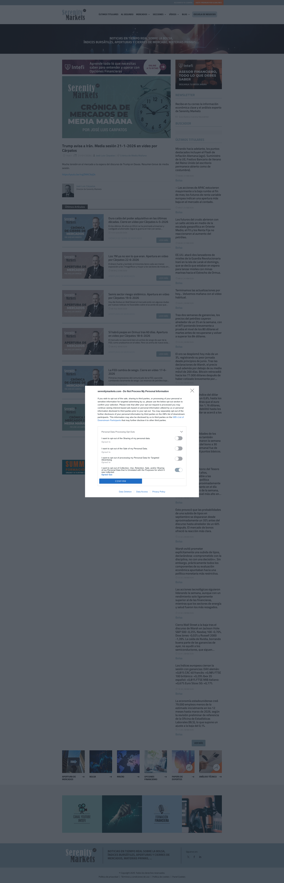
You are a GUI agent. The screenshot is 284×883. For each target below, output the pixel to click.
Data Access (142, 491)
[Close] (193, 391)
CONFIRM (120, 481)
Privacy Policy (158, 491)
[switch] (179, 438)
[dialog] (142, 441)
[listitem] (142, 431)
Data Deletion (125, 491)
